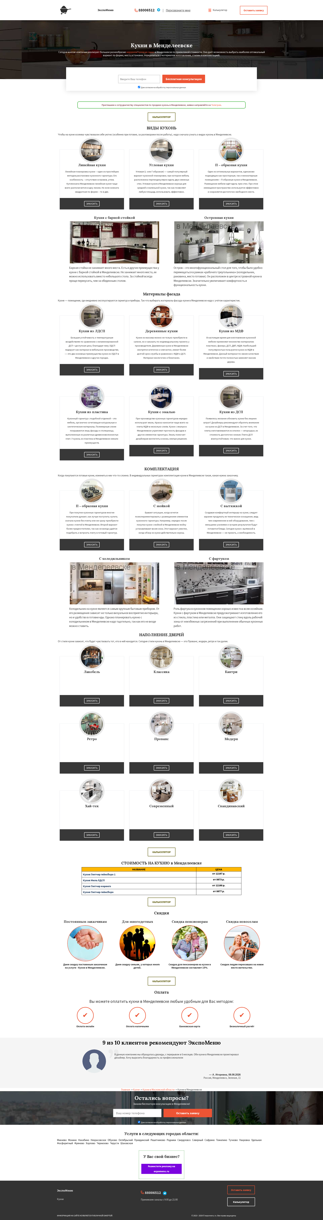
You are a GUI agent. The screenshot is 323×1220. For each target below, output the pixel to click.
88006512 (146, 10)
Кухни (136, 1089)
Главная (125, 1089)
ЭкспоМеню (65, 1190)
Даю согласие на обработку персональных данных (163, 87)
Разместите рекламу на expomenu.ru (161, 1169)
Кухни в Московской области (158, 1089)
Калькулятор (219, 10)
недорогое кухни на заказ (140, 52)
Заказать (92, 203)
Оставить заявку (254, 10)
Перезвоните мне (178, 10)
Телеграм (216, 104)
